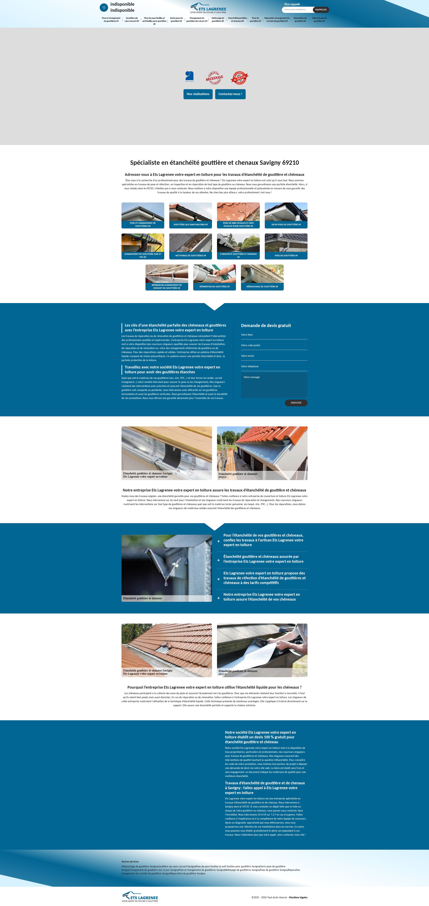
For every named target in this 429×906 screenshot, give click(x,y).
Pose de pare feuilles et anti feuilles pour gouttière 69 (154, 21)
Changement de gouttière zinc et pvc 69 (196, 19)
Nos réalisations (198, 94)
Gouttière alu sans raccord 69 (132, 19)
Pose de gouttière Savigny (274, 870)
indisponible (122, 4)
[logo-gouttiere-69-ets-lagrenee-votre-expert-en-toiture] (208, 7)
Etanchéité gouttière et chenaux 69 (237, 19)
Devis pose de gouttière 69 (176, 19)
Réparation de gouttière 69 (300, 19)
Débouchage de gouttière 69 (319, 19)
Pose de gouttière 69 (255, 19)
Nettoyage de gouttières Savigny (242, 870)
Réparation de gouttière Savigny (187, 873)
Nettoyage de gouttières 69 (218, 19)
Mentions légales (298, 897)
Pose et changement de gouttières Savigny (202, 870)
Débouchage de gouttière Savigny (139, 866)
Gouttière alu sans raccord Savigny (177, 866)
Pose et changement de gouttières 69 (111, 19)
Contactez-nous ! (230, 94)
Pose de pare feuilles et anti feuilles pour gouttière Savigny (228, 866)
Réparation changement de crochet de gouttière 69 (276, 19)
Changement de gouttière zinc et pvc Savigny (154, 870)
